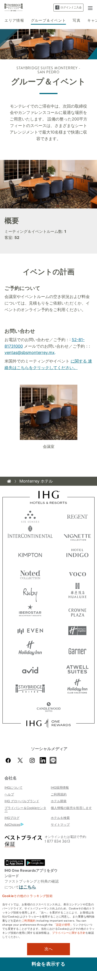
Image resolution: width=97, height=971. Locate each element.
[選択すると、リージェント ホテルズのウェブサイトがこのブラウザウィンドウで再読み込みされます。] (77, 515)
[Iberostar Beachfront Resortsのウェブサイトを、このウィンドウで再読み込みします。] (30, 611)
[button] (90, 7)
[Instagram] (32, 760)
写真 (77, 20)
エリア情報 (14, 20)
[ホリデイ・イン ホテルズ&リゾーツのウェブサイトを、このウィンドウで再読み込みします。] (30, 649)
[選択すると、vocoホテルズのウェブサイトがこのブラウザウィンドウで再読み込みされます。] (77, 573)
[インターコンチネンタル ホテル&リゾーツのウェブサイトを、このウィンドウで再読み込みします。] (30, 534)
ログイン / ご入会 (71, 7)
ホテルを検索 (60, 818)
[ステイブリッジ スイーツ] (14, 7)
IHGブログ (12, 818)
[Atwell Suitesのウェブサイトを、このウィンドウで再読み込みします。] (77, 669)
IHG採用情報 (60, 787)
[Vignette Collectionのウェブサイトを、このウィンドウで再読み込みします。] (77, 534)
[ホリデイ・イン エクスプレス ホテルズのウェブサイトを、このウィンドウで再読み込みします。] (77, 630)
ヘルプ (9, 794)
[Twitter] (20, 760)
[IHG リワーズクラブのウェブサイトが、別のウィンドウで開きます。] (48, 723)
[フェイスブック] (9, 760)
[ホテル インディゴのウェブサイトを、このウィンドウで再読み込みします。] (77, 554)
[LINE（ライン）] (53, 760)
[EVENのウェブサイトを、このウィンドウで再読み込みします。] (30, 630)
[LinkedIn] (43, 760)
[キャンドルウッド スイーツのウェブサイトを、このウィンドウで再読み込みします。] (49, 707)
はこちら (27, 887)
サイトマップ (60, 824)
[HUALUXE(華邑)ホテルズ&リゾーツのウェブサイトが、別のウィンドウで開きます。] (77, 592)
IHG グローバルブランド (22, 801)
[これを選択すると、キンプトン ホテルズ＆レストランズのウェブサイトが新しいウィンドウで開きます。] (30, 554)
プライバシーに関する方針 (68, 932)
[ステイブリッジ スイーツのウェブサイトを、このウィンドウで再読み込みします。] (30, 688)
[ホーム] (9, 481)
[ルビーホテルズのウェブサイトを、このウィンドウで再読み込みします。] (30, 592)
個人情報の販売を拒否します (71, 808)
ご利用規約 (59, 794)
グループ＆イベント (48, 20)
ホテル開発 (59, 801)
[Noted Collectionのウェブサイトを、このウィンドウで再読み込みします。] (30, 573)
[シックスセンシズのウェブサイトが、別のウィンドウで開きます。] (30, 515)
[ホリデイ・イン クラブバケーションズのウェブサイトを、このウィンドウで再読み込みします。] (77, 688)
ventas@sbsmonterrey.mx (30, 352)
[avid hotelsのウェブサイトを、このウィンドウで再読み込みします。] (30, 669)
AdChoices (12, 824)
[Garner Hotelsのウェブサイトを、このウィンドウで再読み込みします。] (77, 649)
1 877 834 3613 (57, 841)
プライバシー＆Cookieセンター (25, 809)
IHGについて (14, 787)
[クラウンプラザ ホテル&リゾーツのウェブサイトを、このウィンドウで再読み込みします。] (77, 611)
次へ (48, 949)
